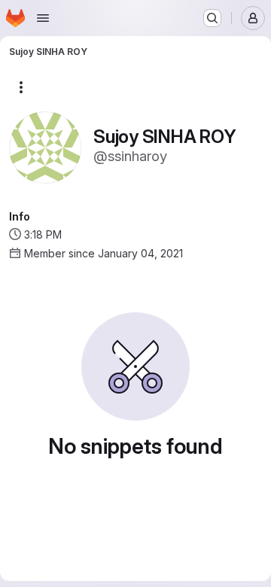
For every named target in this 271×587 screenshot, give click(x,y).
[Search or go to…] (212, 18)
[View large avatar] (45, 146)
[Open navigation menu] (43, 18)
